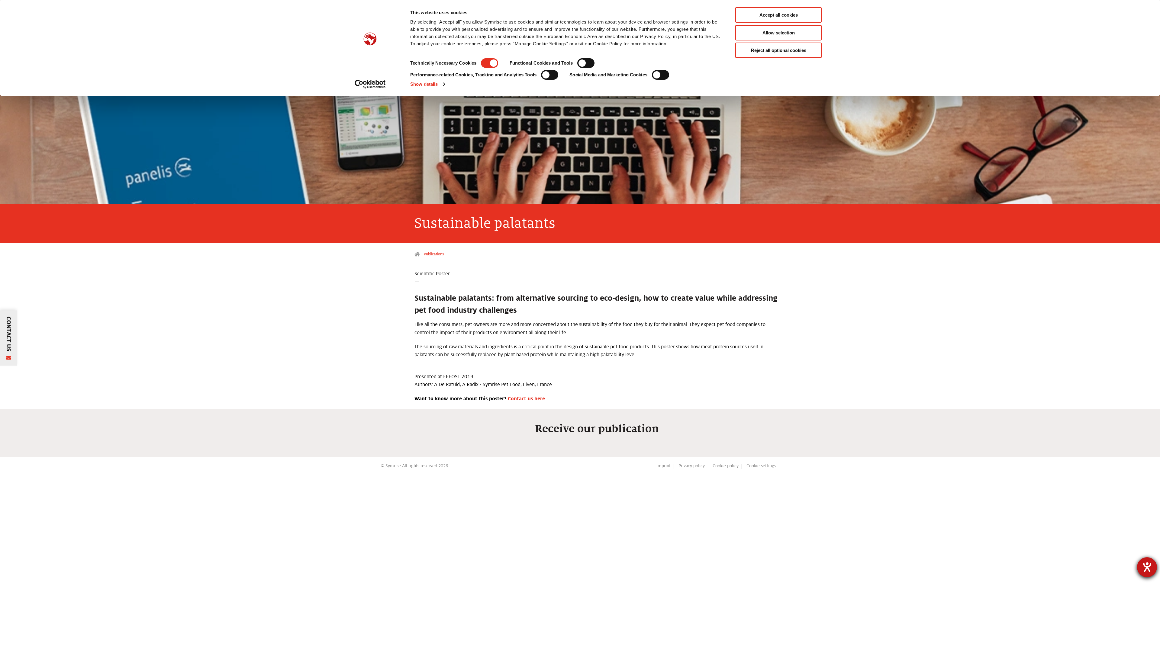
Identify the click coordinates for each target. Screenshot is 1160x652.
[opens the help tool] (1147, 567)
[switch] (585, 63)
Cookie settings (761, 465)
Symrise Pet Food (417, 254)
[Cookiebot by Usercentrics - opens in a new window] (370, 84)
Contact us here (526, 398)
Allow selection (778, 32)
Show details (424, 84)
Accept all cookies (778, 15)
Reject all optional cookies (778, 50)
